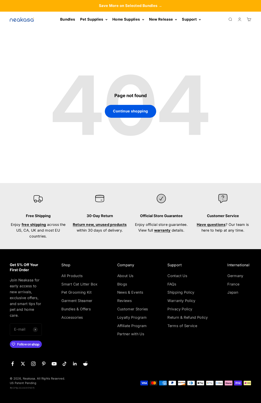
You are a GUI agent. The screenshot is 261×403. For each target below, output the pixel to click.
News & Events (130, 292)
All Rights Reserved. (51, 378)
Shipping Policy (180, 292)
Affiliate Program (132, 326)
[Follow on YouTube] (54, 363)
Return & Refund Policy (187, 317)
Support (189, 19)
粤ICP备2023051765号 (22, 387)
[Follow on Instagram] (33, 363)
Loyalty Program (132, 317)
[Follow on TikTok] (64, 363)
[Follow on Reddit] (85, 363)
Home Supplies (126, 19)
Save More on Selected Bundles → (130, 5)
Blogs (122, 284)
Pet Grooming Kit (76, 292)
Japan (232, 292)
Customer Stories (132, 309)
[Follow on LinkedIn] (75, 363)
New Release (161, 19)
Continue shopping (130, 111)
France (233, 284)
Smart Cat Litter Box (79, 284)
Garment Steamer (76, 301)
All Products (72, 276)
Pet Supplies (91, 19)
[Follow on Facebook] (12, 363)
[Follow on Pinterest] (43, 363)
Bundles (67, 19)
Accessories (72, 317)
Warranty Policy (181, 301)
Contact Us (177, 276)
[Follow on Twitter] (23, 363)
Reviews (124, 301)
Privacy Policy (179, 309)
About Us (125, 276)
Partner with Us (130, 334)
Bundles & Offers (76, 309)
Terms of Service (182, 326)
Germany (235, 276)
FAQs (171, 284)
